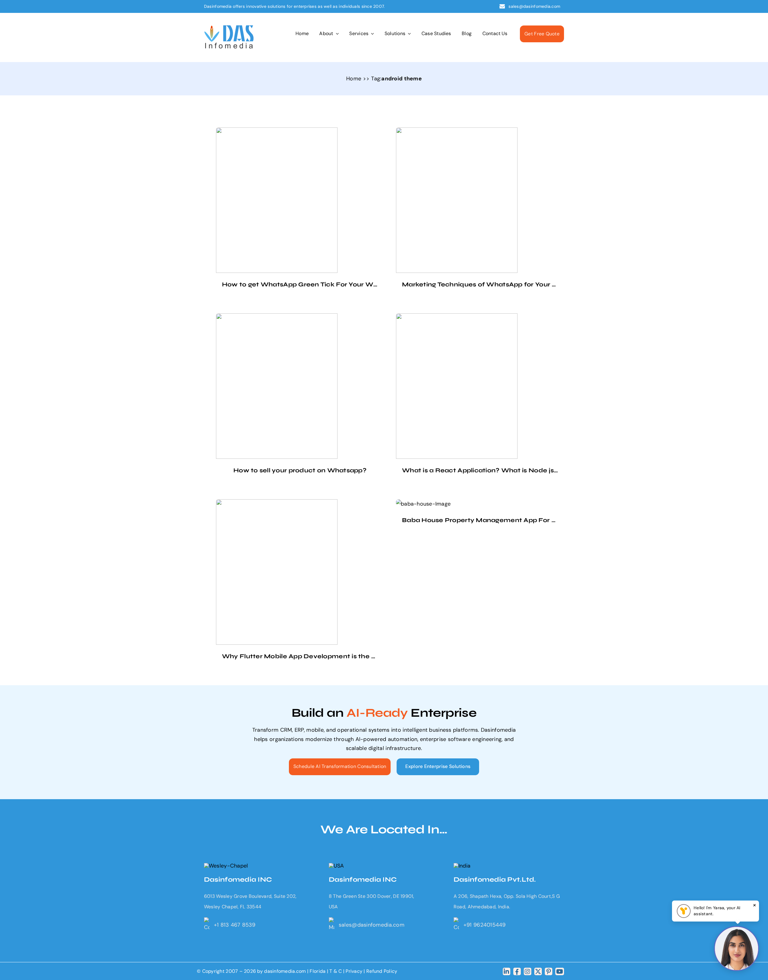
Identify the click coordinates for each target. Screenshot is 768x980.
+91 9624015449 (485, 924)
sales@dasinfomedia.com (534, 6)
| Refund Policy (380, 971)
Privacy (355, 971)
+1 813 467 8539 (234, 924)
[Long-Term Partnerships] (229, 27)
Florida (318, 971)
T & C (335, 971)
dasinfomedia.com (285, 971)
